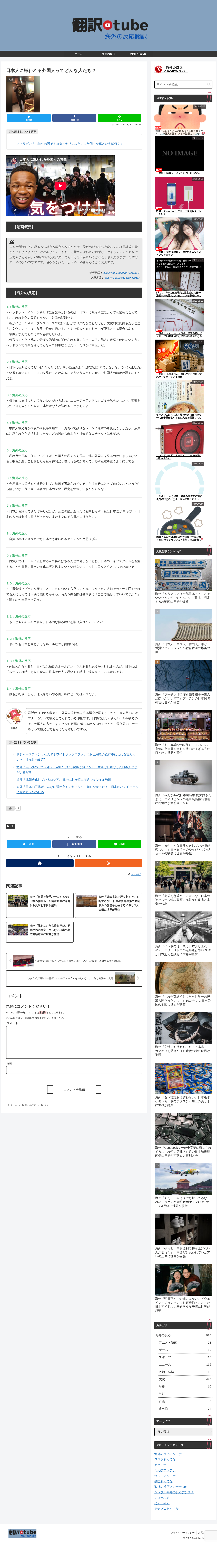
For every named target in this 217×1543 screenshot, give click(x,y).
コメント (14, 1023)
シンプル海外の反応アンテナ (174, 1492)
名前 (9, 1063)
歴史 (185, 1386)
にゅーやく (162, 1503)
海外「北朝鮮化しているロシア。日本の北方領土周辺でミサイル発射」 (65, 779)
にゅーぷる (162, 1497)
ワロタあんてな (165, 1459)
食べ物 (185, 1408)
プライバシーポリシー (183, 1532)
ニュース (185, 1364)
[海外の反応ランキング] (171, 72)
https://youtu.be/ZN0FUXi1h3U (121, 272)
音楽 (185, 1401)
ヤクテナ (160, 1465)
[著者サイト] (39, 863)
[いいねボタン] (10, 808)
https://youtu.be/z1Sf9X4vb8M (122, 277)
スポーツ (185, 1357)
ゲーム (185, 1350)
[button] (209, 84)
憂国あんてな (163, 1481)
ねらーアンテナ (165, 1476)
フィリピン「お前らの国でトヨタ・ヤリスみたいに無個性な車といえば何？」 (69, 143)
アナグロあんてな (166, 1508)
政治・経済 (185, 1372)
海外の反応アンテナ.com (171, 1486)
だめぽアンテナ (165, 1470)
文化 (12, 826)
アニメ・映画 (185, 1342)
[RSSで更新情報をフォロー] (108, 863)
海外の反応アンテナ (168, 1454)
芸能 (185, 1394)
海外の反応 (183, 1335)
